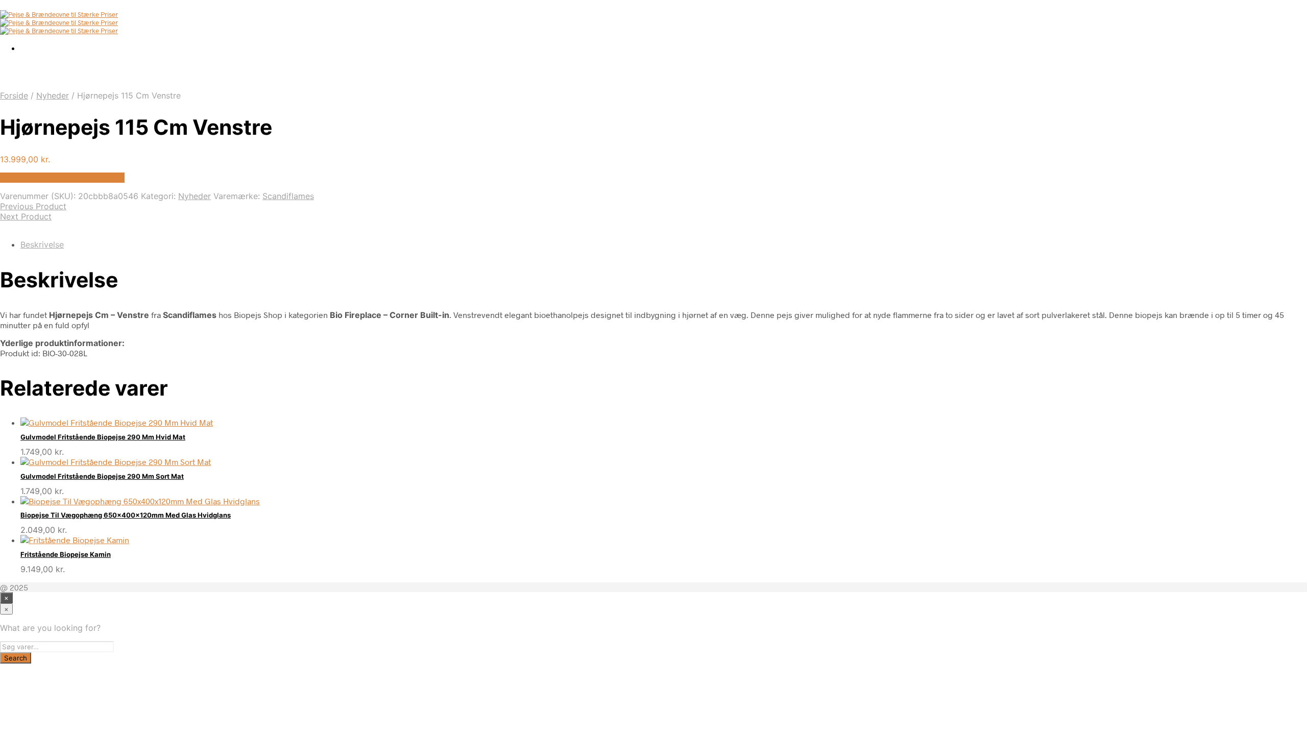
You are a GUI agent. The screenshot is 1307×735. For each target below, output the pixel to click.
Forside (14, 95)
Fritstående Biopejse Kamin (65, 554)
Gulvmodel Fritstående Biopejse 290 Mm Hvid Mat (102, 437)
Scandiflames (288, 196)
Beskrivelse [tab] (42, 244)
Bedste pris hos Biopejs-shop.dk (62, 178)
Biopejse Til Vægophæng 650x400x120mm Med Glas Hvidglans (125, 515)
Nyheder (52, 95)
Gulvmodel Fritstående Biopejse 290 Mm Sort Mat (102, 476)
